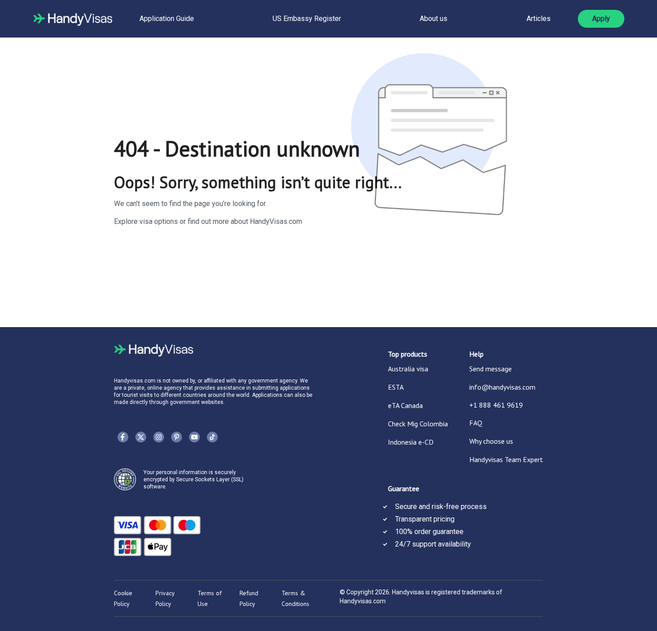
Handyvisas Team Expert (506, 459)
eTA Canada (405, 405)
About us (433, 18)
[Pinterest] (176, 437)
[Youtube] (194, 437)
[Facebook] (123, 437)
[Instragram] (158, 437)
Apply (601, 18)
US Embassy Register (307, 18)
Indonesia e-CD (411, 441)
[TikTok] (212, 437)
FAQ (475, 422)
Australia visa (408, 368)
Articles (538, 18)
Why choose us (491, 441)
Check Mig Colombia (418, 423)
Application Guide (166, 18)
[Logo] (72, 18)
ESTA (396, 387)
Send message (490, 368)
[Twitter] (140, 437)
